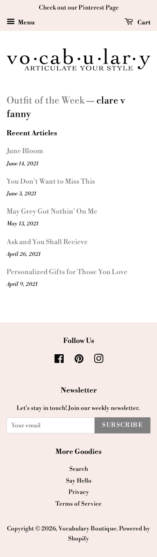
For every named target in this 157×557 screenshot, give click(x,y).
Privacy (78, 492)
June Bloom (25, 151)
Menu (26, 23)
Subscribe (122, 425)
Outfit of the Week (45, 101)
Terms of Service (78, 503)
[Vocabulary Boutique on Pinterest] (79, 360)
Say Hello (79, 480)
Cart (143, 23)
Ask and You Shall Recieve (47, 242)
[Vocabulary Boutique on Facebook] (59, 360)
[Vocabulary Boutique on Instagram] (98, 360)
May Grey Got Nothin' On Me (52, 211)
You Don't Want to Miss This (51, 181)
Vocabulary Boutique (87, 528)
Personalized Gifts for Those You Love (67, 272)
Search (78, 469)
